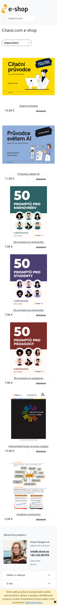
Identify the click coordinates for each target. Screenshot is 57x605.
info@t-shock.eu (39, 551)
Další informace (33, 602)
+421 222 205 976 (39, 555)
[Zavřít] (55, 602)
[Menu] (53, 9)
